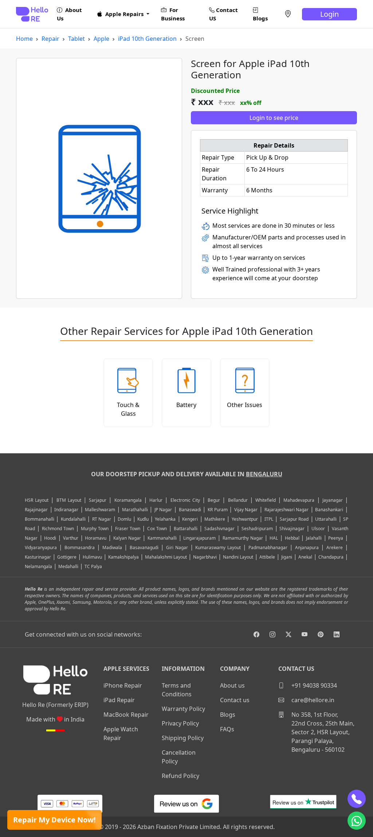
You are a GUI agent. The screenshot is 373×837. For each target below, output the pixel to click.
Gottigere (66, 557)
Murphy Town (95, 528)
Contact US (223, 14)
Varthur (70, 538)
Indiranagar (66, 509)
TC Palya (93, 566)
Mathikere (214, 519)
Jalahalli (314, 538)
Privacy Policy (180, 723)
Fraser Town (127, 528)
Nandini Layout (238, 557)
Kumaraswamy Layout (218, 547)
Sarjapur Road (294, 519)
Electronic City (185, 500)
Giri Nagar (177, 547)
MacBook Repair (126, 715)
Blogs (260, 18)
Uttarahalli (326, 519)
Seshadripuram (257, 528)
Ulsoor (318, 528)
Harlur (155, 500)
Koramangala (128, 500)
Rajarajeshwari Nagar (286, 509)
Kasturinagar (38, 557)
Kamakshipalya (123, 557)
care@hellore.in (312, 700)
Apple (101, 39)
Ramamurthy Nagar (243, 538)
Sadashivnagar (219, 528)
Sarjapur (97, 500)
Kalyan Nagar (127, 538)
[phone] (357, 799)
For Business (173, 14)
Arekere (334, 547)
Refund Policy (180, 776)
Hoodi (50, 538)
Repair (50, 39)
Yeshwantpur (245, 519)
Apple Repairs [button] (124, 13)
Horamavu (95, 538)
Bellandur (238, 500)
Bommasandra (79, 547)
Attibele (267, 557)
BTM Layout (68, 500)
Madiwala (112, 547)
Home (24, 39)
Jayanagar (332, 500)
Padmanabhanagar (267, 547)
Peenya (335, 538)
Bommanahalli (39, 519)
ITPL (268, 519)
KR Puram (218, 509)
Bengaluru (264, 474)
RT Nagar (101, 519)
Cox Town (157, 528)
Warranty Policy (183, 709)
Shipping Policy (183, 738)
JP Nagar (163, 509)
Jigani (286, 557)
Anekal (305, 557)
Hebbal (292, 538)
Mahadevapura (298, 500)
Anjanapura (307, 547)
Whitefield (265, 500)
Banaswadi (190, 509)
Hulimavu (92, 557)
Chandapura (330, 557)
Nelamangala (38, 566)
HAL (274, 538)
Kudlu (143, 519)
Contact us (235, 700)
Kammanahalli (162, 538)
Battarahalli (185, 528)
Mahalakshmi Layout (166, 557)
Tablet (76, 39)
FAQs (227, 729)
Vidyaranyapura (41, 547)
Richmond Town (58, 528)
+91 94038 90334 (313, 685)
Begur (214, 500)
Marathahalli (135, 509)
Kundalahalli (73, 519)
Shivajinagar (292, 528)
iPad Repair (119, 700)
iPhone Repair (122, 685)
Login (329, 14)
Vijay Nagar (246, 509)
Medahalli (68, 566)
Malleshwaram (100, 509)
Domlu (125, 519)
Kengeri (190, 519)
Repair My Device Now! (54, 820)
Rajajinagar (36, 509)
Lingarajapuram (199, 538)
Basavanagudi (144, 547)
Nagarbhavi (205, 557)
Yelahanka (165, 519)
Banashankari (329, 509)
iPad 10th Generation (147, 39)
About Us (69, 14)
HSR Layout (36, 500)
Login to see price (274, 118)
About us (232, 685)
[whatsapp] (357, 820)
